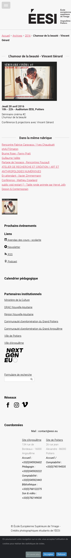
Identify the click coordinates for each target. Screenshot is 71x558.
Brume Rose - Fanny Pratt (16, 153)
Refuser (61, 554)
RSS (10, 254)
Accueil (6, 35)
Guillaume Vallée (11, 158)
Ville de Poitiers (12, 335)
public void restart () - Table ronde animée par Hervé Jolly (34, 184)
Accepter (48, 554)
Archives (17, 35)
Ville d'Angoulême (14, 343)
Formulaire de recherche (18, 374)
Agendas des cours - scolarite (24, 240)
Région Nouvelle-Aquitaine (18, 314)
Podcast (12, 261)
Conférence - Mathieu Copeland (19, 180)
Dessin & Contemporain (15, 189)
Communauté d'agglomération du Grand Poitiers (31, 321)
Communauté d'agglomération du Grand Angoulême (33, 328)
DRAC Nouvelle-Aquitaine (18, 307)
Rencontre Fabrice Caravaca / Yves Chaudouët (28, 144)
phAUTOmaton (10, 149)
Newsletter (13, 247)
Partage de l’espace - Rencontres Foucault (25, 162)
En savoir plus (33, 554)
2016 (28, 35)
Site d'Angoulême (31, 440)
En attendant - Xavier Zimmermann (21, 175)
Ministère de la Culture (17, 300)
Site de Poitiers (54, 440)
